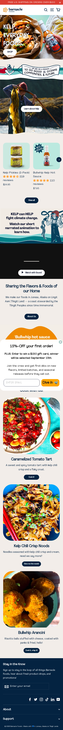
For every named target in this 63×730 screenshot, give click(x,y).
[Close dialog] (60, 342)
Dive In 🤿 (50, 382)
